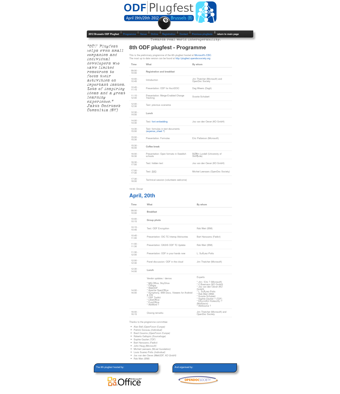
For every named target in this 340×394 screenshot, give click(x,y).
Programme (129, 34)
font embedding (160, 121)
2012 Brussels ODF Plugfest (104, 34)
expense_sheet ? (155, 131)
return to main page (228, 34)
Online (154, 34)
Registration (168, 34)
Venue (143, 34)
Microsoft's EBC (202, 55)
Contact (184, 34)
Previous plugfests (202, 34)
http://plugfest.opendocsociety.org (192, 58)
